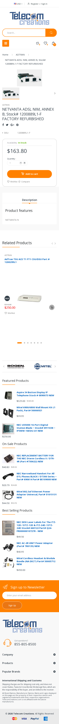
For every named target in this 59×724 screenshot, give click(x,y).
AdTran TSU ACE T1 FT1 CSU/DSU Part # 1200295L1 (27, 261)
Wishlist (13, 181)
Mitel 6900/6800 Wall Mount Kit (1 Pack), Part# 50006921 (36, 409)
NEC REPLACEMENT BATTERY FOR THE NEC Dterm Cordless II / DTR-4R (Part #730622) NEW (35, 458)
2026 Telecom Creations (21, 713)
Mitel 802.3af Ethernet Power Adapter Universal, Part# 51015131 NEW (37, 494)
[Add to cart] (51, 307)
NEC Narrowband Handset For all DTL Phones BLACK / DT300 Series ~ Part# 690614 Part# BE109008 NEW (37, 476)
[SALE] (29, 298)
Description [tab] (29, 200)
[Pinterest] (17, 125)
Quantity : (11, 158)
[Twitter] (7, 125)
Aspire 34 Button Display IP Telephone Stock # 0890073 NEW (35, 394)
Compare (25, 181)
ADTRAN (20, 54)
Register (34, 3)
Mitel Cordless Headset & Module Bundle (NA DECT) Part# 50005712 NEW (36, 561)
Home (5, 54)
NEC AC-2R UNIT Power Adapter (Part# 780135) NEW (35, 544)
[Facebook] (3, 125)
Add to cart (32, 173)
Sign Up (12, 605)
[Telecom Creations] (29, 18)
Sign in (44, 3)
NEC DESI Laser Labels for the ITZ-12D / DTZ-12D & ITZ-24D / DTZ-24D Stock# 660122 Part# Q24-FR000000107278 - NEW (36, 527)
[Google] (12, 125)
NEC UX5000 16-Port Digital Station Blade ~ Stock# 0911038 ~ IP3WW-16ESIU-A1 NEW (36, 427)
